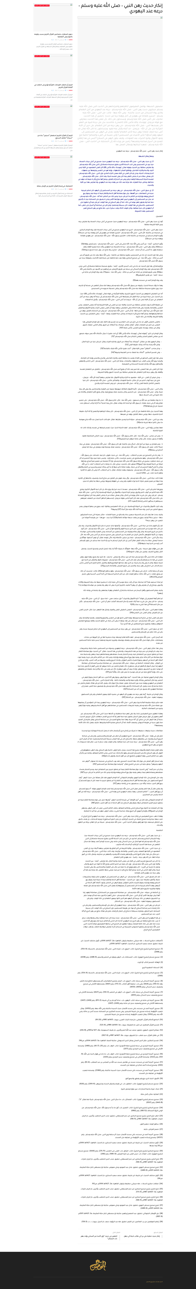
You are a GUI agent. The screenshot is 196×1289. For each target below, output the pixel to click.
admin (70, 40)
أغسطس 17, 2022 (60, 40)
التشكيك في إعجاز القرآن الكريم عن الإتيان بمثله (54, 186)
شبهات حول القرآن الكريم (42, 5)
